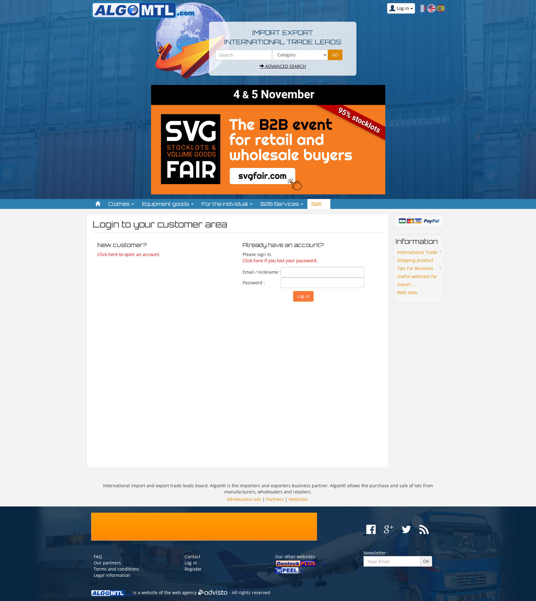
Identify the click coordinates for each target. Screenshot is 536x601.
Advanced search (285, 66)
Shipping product (415, 260)
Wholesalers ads (244, 499)
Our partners (107, 563)
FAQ (98, 556)
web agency (184, 592)
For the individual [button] (225, 204)
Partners (275, 499)
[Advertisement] (238, 382)
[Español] (441, 8)
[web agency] (213, 592)
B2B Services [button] (280, 204)
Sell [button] (317, 204)
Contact (192, 556)
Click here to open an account (128, 254)
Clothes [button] (119, 204)
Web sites (407, 292)
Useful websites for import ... (417, 280)
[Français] (422, 8)
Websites (298, 499)
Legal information (112, 575)
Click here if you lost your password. (280, 260)
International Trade (417, 252)
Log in (191, 563)
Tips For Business (415, 268)
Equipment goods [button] (166, 204)
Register (193, 569)
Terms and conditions (116, 569)
